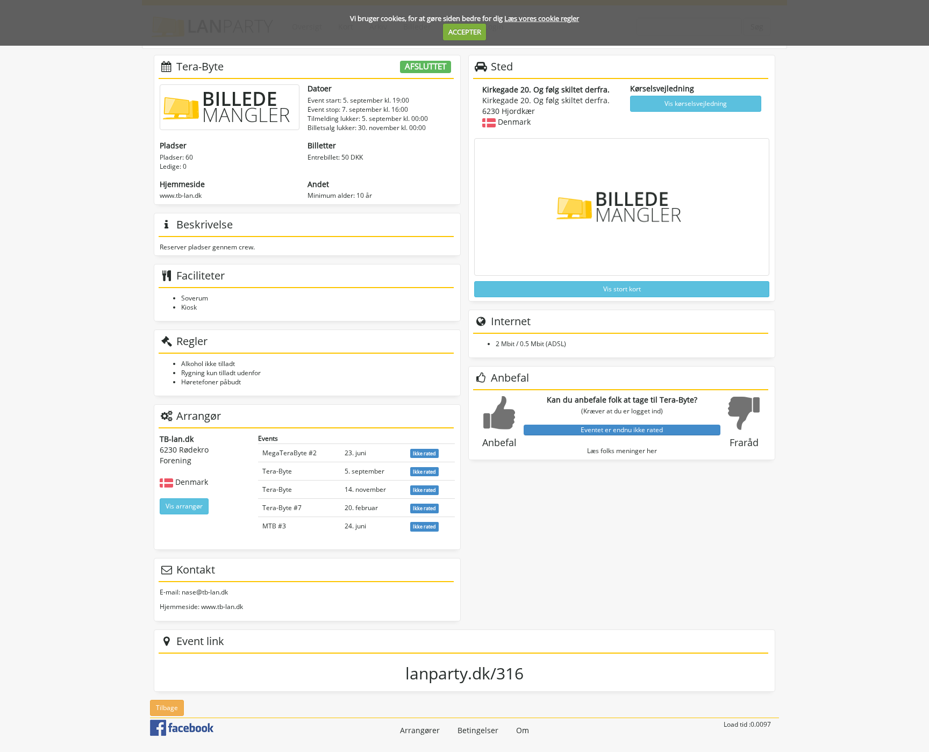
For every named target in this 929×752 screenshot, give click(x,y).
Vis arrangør (184, 506)
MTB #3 (274, 526)
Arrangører (420, 730)
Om (522, 730)
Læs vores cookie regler (541, 18)
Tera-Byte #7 (282, 507)
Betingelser (478, 730)
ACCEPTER (464, 32)
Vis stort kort (622, 288)
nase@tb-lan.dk (205, 592)
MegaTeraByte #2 (289, 452)
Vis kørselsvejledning (695, 103)
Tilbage (167, 707)
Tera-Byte (277, 471)
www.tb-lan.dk (181, 195)
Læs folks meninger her (622, 450)
